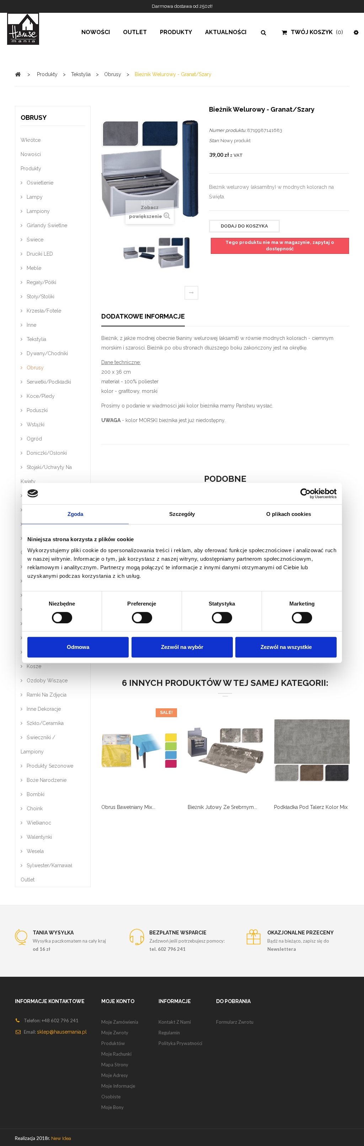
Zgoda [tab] (76, 514)
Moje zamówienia (119, 1022)
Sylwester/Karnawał (48, 865)
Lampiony (37, 211)
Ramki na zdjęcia (45, 695)
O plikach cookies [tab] (288, 514)
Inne (30, 325)
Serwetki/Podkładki (48, 382)
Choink (34, 808)
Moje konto (117, 1001)
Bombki (34, 794)
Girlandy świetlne (46, 225)
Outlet (27, 880)
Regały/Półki (40, 282)
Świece (34, 239)
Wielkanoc (38, 823)
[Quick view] (148, 755)
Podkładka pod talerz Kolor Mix (311, 807)
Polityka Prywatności (180, 1043)
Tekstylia (35, 339)
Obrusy (34, 368)
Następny (191, 293)
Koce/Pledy (40, 396)
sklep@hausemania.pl (62, 1032)
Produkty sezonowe (49, 766)
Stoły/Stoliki (39, 296)
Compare (130, 755)
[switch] (134, 614)
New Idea (61, 1138)
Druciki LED (39, 254)
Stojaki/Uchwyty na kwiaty (46, 474)
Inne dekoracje (43, 709)
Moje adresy (114, 1075)
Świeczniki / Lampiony (38, 745)
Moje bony (112, 1107)
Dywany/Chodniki (46, 353)
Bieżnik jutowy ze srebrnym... (222, 807)
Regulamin (169, 1032)
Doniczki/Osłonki (46, 453)
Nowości (31, 154)
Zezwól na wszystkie (286, 647)
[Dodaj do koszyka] (112, 755)
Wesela (34, 851)
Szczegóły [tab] (182, 514)
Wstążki (34, 424)
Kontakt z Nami (175, 1022)
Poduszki (36, 410)
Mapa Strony (114, 1064)
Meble (33, 268)
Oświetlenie (39, 183)
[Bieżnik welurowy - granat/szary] (139, 253)
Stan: (214, 140)
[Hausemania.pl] (30, 29)
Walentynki (38, 837)
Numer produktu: (227, 130)
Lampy (34, 197)
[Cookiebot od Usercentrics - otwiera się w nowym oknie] (305, 493)
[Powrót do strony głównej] (18, 74)
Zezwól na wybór (182, 647)
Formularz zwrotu (234, 1022)
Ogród (33, 439)
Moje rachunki (116, 1054)
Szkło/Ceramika (44, 723)
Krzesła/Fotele (43, 311)
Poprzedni (110, 255)
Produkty (31, 168)
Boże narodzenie (45, 780)
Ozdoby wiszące (46, 680)
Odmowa (78, 647)
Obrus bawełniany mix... (128, 807)
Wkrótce (31, 140)
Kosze (33, 666)
